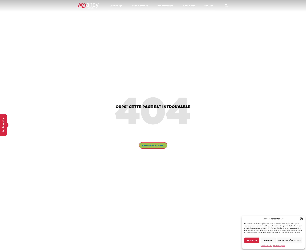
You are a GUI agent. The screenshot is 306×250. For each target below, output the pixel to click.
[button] (301, 219)
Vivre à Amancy (140, 6)
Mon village (116, 6)
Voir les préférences (289, 240)
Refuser (268, 240)
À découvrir (189, 6)
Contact (208, 6)
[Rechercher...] (226, 5)
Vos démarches (165, 6)
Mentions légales (266, 246)
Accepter (252, 240)
